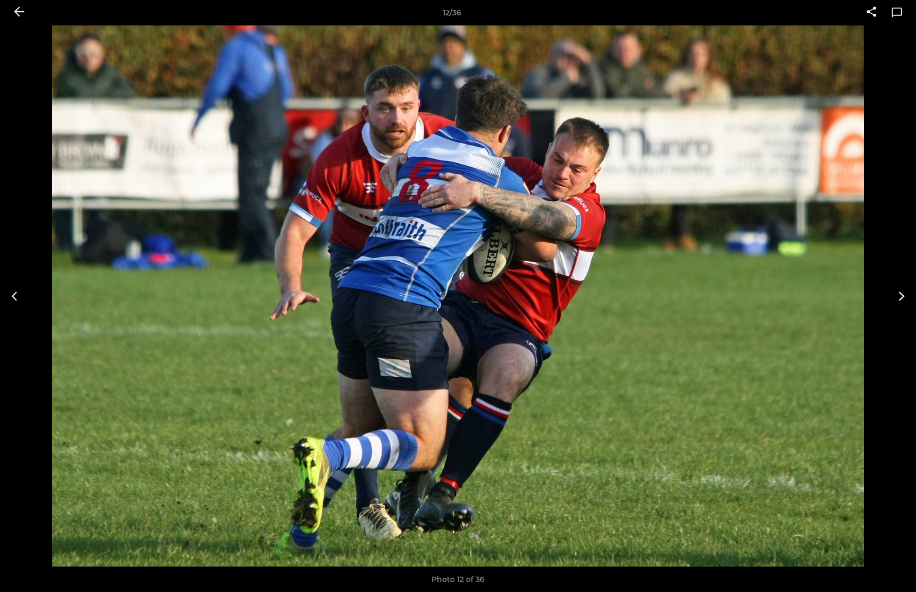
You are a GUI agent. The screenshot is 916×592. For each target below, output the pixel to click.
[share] (871, 12)
